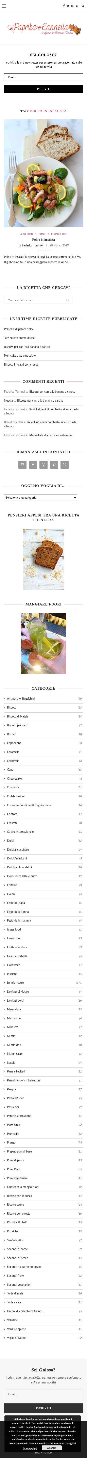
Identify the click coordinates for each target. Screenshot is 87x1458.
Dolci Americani (45, 858)
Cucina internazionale (45, 832)
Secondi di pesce (59, 234)
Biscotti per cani (45, 725)
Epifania (45, 885)
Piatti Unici (45, 1125)
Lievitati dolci (45, 1000)
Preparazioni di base (45, 1151)
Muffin (45, 1036)
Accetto (51, 1448)
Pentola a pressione (45, 1116)
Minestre (45, 1027)
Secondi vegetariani (45, 1284)
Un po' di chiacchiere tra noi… (45, 1311)
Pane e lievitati (45, 1071)
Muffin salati (45, 1054)
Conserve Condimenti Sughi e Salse (45, 805)
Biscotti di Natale (45, 716)
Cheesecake (45, 778)
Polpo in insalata (43, 239)
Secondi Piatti (45, 1276)
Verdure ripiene (45, 1329)
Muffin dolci (45, 1045)
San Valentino (45, 1240)
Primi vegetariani (45, 1178)
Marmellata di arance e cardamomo (51, 435)
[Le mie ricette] (43, 559)
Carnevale (45, 761)
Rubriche (45, 1231)
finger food (45, 929)
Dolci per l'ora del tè (45, 867)
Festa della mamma (45, 920)
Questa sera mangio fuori (45, 1187)
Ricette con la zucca (45, 1196)
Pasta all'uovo (45, 1098)
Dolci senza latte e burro (45, 876)
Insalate (45, 974)
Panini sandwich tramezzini (45, 1080)
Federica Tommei (32, 245)
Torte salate (45, 1302)
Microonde (45, 1018)
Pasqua (45, 1089)
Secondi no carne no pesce (45, 1267)
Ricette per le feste (45, 1213)
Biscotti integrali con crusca (21, 364)
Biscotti (45, 707)
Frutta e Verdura (45, 947)
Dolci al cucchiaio (45, 849)
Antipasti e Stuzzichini (45, 698)
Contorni (45, 814)
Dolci (45, 840)
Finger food (45, 938)
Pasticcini (45, 1107)
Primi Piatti (45, 1169)
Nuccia (8, 400)
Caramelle (45, 752)
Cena (45, 769)
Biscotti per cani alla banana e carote (27, 347)
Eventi (45, 894)
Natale (45, 1062)
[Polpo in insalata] (43, 173)
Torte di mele (45, 1293)
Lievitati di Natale (45, 991)
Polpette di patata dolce (19, 329)
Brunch (45, 734)
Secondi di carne (45, 1249)
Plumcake (45, 1134)
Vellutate (45, 1320)
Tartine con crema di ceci (19, 338)
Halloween (45, 965)
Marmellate (45, 1009)
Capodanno (45, 743)
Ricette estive (45, 1204)
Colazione (45, 787)
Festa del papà (45, 903)
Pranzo (42, 234)
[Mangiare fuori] (43, 643)
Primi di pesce (45, 1160)
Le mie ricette (26, 234)
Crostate (45, 823)
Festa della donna (45, 912)
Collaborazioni (45, 796)
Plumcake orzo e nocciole (20, 355)
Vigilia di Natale (45, 1338)
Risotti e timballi (45, 1222)
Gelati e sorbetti (45, 956)
